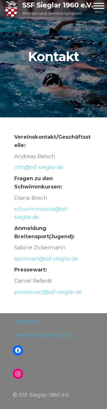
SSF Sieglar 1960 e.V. (57, 5)
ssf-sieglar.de (46, 259)
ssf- (38, 167)
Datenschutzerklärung (42, 335)
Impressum (27, 321)
